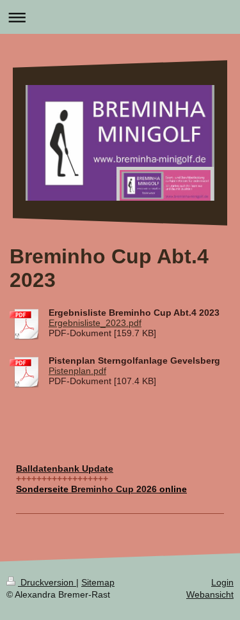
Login (222, 582)
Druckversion (47, 582)
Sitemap (98, 582)
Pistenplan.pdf (77, 371)
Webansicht (210, 594)
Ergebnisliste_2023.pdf (95, 323)
